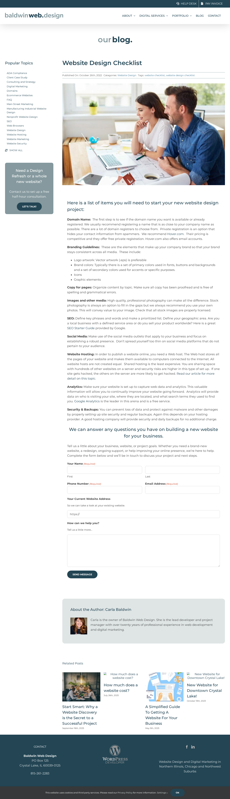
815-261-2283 (40, 773)
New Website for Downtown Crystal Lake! (204, 690)
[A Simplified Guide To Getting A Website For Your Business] (164, 674)
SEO (9, 121)
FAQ (9, 99)
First (70, 476)
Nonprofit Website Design (22, 116)
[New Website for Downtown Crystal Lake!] (206, 674)
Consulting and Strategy (21, 81)
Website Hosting (16, 134)
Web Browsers (15, 125)
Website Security (17, 143)
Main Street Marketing (20, 104)
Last (147, 476)
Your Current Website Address (88, 498)
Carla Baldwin (118, 609)
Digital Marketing (17, 86)
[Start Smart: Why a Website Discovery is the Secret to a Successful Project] (81, 674)
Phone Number (84, 483)
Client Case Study (17, 77)
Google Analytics (87, 401)
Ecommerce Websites (20, 95)
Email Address (161, 483)
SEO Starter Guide (81, 328)
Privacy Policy (125, 792)
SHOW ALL (16, 150)
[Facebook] (187, 747)
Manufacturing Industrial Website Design (26, 110)
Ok (177, 792)
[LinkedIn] (193, 747)
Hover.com (175, 234)
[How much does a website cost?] (123, 674)
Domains (12, 90)
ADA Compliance (17, 73)
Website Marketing (18, 139)
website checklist (155, 75)
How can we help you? (83, 523)
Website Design (16, 130)
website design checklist (180, 75)
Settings (162, 792)
